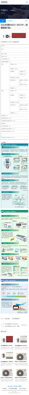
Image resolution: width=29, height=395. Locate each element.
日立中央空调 (22, 388)
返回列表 (24, 325)
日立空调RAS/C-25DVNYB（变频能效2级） (11, 361)
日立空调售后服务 (13, 388)
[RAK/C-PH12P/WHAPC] (21, 371)
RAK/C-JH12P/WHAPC (20, 361)
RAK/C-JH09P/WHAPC (6, 377)
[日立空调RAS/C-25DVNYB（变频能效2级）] (7, 355)
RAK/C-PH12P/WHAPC (21, 377)
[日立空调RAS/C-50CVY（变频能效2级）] (21, 339)
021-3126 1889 (16, 386)
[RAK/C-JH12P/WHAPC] (21, 355)
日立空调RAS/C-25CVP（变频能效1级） (14, 326)
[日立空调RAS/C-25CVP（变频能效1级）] (7, 339)
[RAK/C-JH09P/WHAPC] (7, 371)
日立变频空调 (15, 318)
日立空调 (7, 318)
